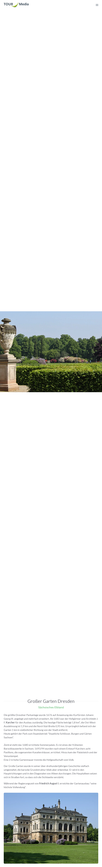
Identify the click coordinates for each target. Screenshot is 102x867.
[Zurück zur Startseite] (16, 5)
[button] (97, 5)
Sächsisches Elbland (51, 707)
